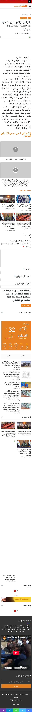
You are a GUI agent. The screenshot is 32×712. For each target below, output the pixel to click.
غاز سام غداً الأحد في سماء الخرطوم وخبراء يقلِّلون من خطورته (12, 385)
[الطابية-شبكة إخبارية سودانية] (20, 6)
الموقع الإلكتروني (23, 283)
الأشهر (23, 356)
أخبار (23, 15)
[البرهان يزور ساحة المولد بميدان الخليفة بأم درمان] (7, 199)
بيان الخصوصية (13, 700)
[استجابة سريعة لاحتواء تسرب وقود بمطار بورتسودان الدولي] (8, 507)
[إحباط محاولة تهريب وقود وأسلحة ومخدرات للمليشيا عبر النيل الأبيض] (23, 217)
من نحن (20, 700)
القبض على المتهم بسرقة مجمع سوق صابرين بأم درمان (24, 206)
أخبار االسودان (23, 18)
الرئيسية (27, 15)
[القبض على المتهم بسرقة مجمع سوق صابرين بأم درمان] (23, 199)
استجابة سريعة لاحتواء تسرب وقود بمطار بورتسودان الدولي (9, 577)
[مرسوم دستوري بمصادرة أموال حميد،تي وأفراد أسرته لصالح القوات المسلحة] (7, 217)
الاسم (27, 269)
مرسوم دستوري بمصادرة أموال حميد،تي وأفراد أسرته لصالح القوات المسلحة (8, 225)
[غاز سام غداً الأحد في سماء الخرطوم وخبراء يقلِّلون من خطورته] (26, 385)
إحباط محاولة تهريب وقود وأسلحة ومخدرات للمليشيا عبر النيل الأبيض (24, 225)
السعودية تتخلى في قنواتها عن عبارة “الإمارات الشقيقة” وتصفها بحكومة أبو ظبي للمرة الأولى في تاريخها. (11, 365)
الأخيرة (9, 356)
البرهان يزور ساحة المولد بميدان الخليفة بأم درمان (8, 206)
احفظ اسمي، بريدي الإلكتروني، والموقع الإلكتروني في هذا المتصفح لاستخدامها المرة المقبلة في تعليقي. (16, 295)
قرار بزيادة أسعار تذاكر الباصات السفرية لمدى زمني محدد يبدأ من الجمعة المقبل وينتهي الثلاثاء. (11, 375)
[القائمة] (30, 7)
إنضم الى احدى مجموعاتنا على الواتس (16, 134)
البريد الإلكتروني (22, 276)
